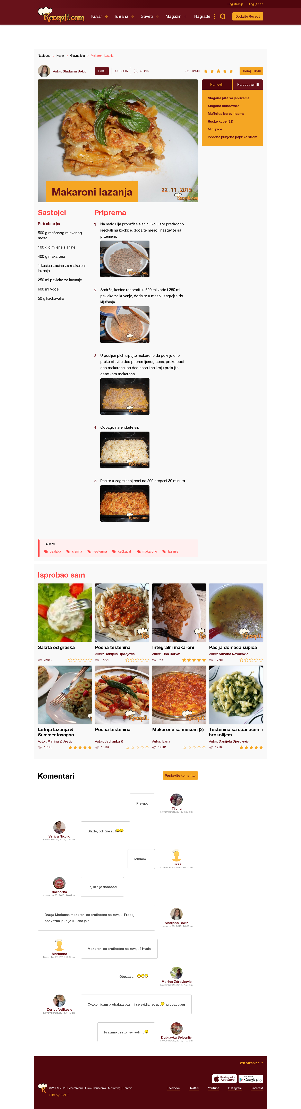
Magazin (173, 16)
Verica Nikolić (59, 836)
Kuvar (96, 16)
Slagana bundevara (223, 106)
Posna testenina (122, 622)
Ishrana (121, 16)
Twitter (194, 1088)
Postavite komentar (180, 775)
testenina (100, 551)
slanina (77, 551)
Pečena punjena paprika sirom (232, 137)
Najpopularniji (248, 84)
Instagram (235, 1088)
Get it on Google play (251, 1078)
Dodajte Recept (247, 16)
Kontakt (127, 1088)
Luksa (176, 864)
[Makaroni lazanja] (144, 259)
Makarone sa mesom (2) (179, 707)
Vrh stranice (250, 1063)
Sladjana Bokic (75, 71)
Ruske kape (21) (220, 121)
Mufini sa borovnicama (226, 113)
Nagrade (202, 16)
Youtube (213, 1088)
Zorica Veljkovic (59, 1009)
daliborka (59, 892)
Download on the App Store (224, 1078)
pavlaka (55, 551)
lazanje (173, 551)
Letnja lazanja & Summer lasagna (65, 707)
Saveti (147, 16)
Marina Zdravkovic (177, 982)
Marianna (59, 954)
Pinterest (257, 1088)
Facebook (173, 1088)
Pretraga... (222, 16)
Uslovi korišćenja (95, 1088)
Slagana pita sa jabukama (229, 98)
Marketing (114, 1088)
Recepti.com (61, 15)
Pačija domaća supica (236, 622)
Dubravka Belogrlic (176, 1037)
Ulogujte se (255, 4)
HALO (65, 1095)
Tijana (177, 808)
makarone (150, 551)
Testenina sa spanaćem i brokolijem (236, 707)
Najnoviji (216, 84)
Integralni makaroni (179, 622)
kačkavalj (124, 551)
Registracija (235, 4)
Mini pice (215, 129)
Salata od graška (65, 622)
